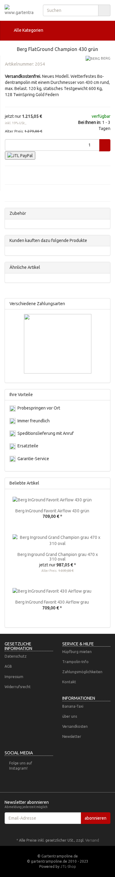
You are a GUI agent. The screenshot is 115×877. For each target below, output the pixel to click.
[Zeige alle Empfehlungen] (103, 483)
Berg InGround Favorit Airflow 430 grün (52, 510)
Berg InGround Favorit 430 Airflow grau (52, 602)
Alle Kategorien (28, 30)
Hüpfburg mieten (77, 652)
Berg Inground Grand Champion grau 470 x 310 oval (57, 556)
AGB (8, 666)
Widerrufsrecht (18, 687)
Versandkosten (75, 726)
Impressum (14, 677)
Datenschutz (16, 656)
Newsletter (71, 736)
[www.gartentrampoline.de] (19, 10)
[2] (20, 155)
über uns (69, 716)
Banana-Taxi (72, 706)
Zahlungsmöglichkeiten (82, 672)
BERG (105, 58)
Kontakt (69, 682)
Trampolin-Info (75, 662)
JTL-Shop (68, 866)
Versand (92, 840)
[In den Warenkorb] (104, 145)
